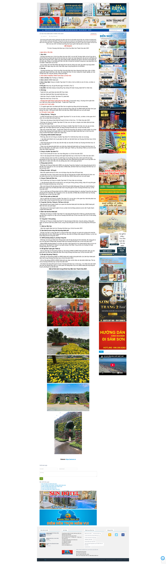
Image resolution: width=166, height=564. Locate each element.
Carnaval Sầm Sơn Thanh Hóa (90, 541)
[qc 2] (68, 517)
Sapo (45, 559)
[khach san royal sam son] (104, 10)
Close (41, 29)
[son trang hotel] (93, 22)
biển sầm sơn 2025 (88, 533)
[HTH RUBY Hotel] (112, 120)
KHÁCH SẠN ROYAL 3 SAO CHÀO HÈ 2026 (52, 539)
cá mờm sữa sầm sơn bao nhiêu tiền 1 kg (92, 535)
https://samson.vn (70, 459)
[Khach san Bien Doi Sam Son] (112, 77)
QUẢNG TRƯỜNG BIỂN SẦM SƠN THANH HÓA (51, 486)
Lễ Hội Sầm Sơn (93, 33)
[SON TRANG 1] (112, 174)
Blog (52, 36)
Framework (55, 36)
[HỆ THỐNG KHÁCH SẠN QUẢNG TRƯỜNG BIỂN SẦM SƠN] (68, 499)
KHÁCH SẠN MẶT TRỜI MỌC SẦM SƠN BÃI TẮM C (52, 533)
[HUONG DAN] (112, 335)
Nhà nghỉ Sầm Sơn (59, 30)
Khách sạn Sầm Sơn (49, 30)
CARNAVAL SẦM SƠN (88, 539)
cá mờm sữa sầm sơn (97, 533)
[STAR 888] (112, 98)
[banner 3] (50, 22)
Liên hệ (89, 30)
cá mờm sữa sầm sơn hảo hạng (90, 537)
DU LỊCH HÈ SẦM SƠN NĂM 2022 (48, 488)
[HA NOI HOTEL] (61, 10)
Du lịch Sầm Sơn (83, 30)
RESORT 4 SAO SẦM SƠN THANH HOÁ (52, 544)
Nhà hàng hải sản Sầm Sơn (71, 30)
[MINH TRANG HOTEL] (112, 236)
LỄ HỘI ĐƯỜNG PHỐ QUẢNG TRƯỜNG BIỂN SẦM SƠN (53, 485)
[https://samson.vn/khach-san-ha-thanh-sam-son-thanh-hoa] (112, 205)
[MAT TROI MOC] (112, 57)
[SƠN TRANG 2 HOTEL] (112, 302)
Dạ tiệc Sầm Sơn (88, 546)
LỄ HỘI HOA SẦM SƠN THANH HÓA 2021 (50, 489)
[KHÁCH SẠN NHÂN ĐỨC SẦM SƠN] (112, 142)
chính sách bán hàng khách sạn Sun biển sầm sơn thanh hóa (94, 544)
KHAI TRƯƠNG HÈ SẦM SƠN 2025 (49, 484)
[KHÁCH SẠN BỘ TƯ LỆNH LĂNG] (112, 269)
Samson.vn (45, 36)
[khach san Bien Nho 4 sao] (112, 40)
